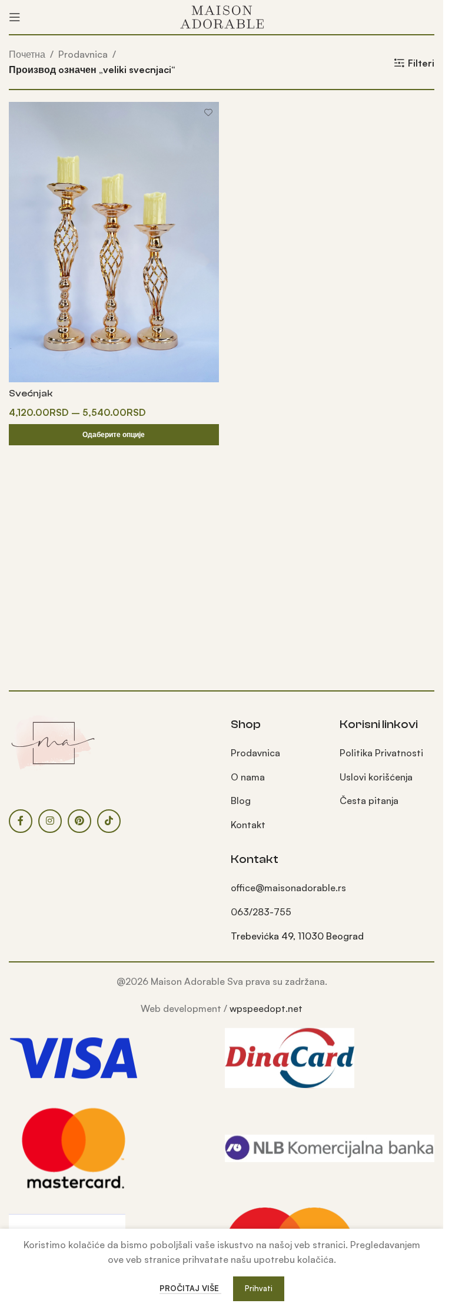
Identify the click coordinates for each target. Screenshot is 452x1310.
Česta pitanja (369, 800)
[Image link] (53, 741)
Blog (241, 800)
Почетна (27, 54)
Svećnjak (30, 393)
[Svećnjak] (114, 242)
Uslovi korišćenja (376, 777)
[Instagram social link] (50, 821)
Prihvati (258, 1288)
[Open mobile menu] (14, 17)
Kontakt (248, 825)
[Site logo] (222, 16)
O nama (248, 777)
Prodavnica (83, 54)
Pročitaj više (190, 1288)
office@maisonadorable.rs (288, 888)
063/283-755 (261, 912)
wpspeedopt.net (266, 1008)
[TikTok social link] (109, 821)
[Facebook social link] (20, 821)
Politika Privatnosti (381, 753)
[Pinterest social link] (79, 821)
